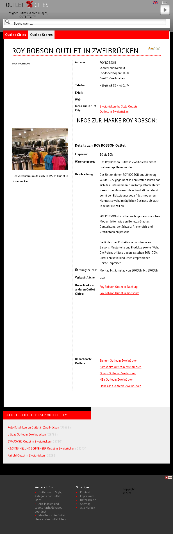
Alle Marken (87, 508)
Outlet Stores (41, 34)
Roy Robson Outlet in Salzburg (119, 287)
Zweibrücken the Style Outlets (118, 106)
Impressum (87, 496)
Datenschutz (88, 500)
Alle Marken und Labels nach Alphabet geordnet (48, 507)
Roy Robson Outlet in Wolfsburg (119, 293)
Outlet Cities (15, 34)
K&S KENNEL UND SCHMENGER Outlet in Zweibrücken (41, 448)
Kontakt (85, 492)
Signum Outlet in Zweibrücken (118, 361)
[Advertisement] (130, 326)
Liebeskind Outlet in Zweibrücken (120, 386)
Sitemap (85, 504)
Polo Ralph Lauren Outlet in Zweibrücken (33, 427)
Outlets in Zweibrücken (114, 112)
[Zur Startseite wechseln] (27, 10)
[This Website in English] (155, 3)
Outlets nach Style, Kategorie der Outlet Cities (48, 496)
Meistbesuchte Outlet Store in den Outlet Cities (50, 517)
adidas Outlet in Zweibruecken (27, 434)
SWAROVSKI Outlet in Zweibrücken (29, 441)
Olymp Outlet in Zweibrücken (118, 373)
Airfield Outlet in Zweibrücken (26, 455)
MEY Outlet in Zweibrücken (116, 380)
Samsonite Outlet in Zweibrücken (120, 367)
